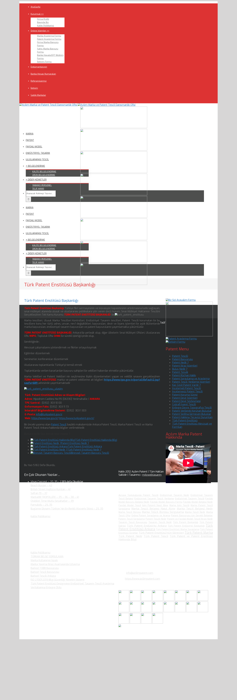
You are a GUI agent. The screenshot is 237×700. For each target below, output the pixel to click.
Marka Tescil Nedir (195, 512)
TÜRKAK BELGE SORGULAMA (47, 556)
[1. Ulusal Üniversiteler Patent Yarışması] (146, 600)
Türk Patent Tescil (156, 536)
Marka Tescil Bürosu (129, 512)
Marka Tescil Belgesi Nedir (195, 508)
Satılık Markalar (38, 95)
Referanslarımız (39, 81)
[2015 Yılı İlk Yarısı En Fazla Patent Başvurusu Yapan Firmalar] (158, 611)
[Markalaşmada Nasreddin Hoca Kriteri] (135, 611)
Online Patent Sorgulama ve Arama (150, 515)
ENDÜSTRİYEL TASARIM (38, 153)
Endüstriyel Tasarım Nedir (174, 495)
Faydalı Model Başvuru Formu (166, 502)
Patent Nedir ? (180, 362)
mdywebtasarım (152, 474)
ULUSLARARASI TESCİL (37, 159)
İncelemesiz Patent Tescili (187, 391)
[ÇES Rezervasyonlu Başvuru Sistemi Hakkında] (169, 611)
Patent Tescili (180, 356)
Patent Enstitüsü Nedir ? (75, 443)
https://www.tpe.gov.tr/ (44, 418)
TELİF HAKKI (38, 188)
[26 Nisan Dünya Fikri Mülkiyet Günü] (192, 611)
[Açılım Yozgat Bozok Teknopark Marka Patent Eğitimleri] (124, 600)
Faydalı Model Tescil (129, 505)
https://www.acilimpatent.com (142, 578)
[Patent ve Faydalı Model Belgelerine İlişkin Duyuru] (180, 611)
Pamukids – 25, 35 (41, 504)
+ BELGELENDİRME (35, 166)
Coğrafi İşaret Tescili (184, 404)
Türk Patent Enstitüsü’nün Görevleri (161, 533)
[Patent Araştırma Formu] (181, 338)
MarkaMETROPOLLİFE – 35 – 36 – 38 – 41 (55, 497)
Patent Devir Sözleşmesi (186, 401)
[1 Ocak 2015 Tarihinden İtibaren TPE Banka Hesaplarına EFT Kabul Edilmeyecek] (146, 622)
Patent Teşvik (180, 372)
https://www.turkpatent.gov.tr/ (76, 418)
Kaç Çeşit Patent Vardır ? (186, 385)
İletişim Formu (44, 61)
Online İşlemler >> (40, 30)
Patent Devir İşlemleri (185, 398)
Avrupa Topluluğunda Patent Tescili (138, 495)
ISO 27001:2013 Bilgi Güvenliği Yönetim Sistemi (57, 579)
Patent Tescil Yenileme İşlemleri (191, 382)
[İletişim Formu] (175, 342)
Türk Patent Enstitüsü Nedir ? (84, 449)
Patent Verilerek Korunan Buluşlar (192, 411)
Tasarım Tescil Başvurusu (132, 522)
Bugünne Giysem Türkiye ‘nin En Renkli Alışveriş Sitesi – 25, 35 (67, 508)
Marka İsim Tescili (179, 505)
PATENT (30, 140)
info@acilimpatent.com (139, 573)
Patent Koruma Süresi (185, 394)
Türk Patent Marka (199, 532)
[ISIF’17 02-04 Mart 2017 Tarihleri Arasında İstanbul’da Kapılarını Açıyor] (180, 600)
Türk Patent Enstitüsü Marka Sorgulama (177, 529)
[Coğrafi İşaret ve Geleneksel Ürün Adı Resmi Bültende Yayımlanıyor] (169, 600)
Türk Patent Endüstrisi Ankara (147, 526)
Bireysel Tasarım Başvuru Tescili (90, 453)
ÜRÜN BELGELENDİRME (43, 175)
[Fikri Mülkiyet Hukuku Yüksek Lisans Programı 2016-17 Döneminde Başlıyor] (146, 611)
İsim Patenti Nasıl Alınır (155, 505)
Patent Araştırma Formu (49, 39)
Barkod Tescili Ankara (43, 576)
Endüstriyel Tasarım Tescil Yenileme (154, 498)
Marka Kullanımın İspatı (44, 560)
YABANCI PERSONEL (42, 185)
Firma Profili (43, 19)
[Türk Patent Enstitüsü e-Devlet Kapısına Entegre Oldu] (135, 622)
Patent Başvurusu (182, 359)
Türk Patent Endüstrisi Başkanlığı (186, 525)
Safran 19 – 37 (39, 493)
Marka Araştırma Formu (49, 35)
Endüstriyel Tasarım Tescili (189, 498)
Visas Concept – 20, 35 (44, 481)
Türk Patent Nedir (130, 536)
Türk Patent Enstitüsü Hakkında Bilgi (96, 440)
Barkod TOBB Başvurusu (45, 568)
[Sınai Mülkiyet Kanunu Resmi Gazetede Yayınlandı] (192, 600)
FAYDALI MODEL (34, 146)
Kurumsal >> (37, 14)
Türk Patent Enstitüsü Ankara (85, 446)
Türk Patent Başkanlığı (185, 522)
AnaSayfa (35, 6)
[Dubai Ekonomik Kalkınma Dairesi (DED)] (135, 600)
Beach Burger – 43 (41, 485)
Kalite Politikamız (45, 25)
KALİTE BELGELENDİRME (44, 171)
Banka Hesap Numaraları (43, 74)
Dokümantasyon (39, 66)
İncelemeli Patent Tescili (186, 388)
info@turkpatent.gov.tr (49, 414)
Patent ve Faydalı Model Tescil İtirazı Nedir (190, 518)
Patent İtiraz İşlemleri (184, 365)
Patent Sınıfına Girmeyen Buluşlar (191, 414)
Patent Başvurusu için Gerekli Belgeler (192, 515)
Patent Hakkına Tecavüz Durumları (192, 417)
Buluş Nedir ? (179, 369)
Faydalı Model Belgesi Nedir (198, 502)
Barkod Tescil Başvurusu (45, 572)
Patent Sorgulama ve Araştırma (191, 378)
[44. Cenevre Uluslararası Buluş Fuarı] (124, 611)
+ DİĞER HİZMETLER (36, 179)
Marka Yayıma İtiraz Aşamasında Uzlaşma (55, 564)
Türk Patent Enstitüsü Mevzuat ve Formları (192, 425)
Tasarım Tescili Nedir (160, 522)
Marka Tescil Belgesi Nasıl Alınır (153, 508)
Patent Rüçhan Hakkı (184, 375)
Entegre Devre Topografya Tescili (192, 407)
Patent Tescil (58, 424)
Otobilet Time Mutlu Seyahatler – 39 (52, 501)
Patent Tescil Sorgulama (131, 518)
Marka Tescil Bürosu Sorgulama (163, 512)
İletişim (34, 88)
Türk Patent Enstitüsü (185, 420)
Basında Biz (43, 22)
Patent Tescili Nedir (156, 518)
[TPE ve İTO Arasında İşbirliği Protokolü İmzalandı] (157, 622)
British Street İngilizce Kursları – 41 (50, 489)
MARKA (29, 133)
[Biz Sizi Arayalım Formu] (181, 300)
